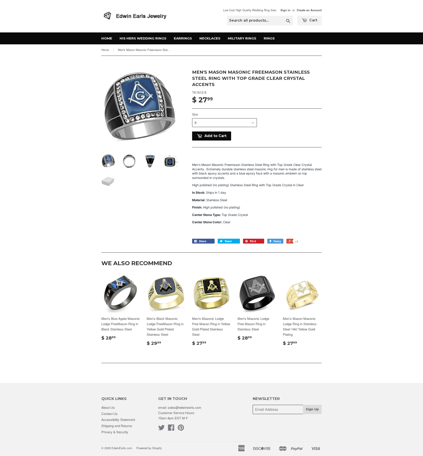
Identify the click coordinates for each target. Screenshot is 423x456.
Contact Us (109, 413)
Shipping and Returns (116, 425)
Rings (269, 38)
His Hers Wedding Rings (143, 38)
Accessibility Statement (118, 419)
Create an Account (309, 10)
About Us (108, 407)
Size (195, 114)
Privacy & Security (114, 432)
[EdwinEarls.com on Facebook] (171, 428)
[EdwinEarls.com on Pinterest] (181, 428)
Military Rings (242, 38)
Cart (312, 20)
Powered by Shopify (149, 448)
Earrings (183, 38)
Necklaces (209, 38)
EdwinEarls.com (121, 448)
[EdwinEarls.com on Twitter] (161, 428)
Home (106, 38)
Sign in (285, 10)
